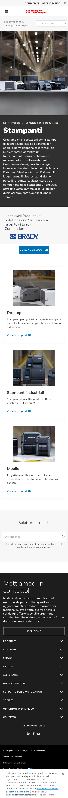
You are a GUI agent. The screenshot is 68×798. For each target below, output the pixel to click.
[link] (34, 335)
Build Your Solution (34, 249)
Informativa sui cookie (48, 788)
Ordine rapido (51, 3)
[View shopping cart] (65, 3)
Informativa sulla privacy (14, 763)
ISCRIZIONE (34, 631)
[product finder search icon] (63, 536)
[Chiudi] (62, 773)
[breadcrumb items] (5, 122)
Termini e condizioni (12, 756)
